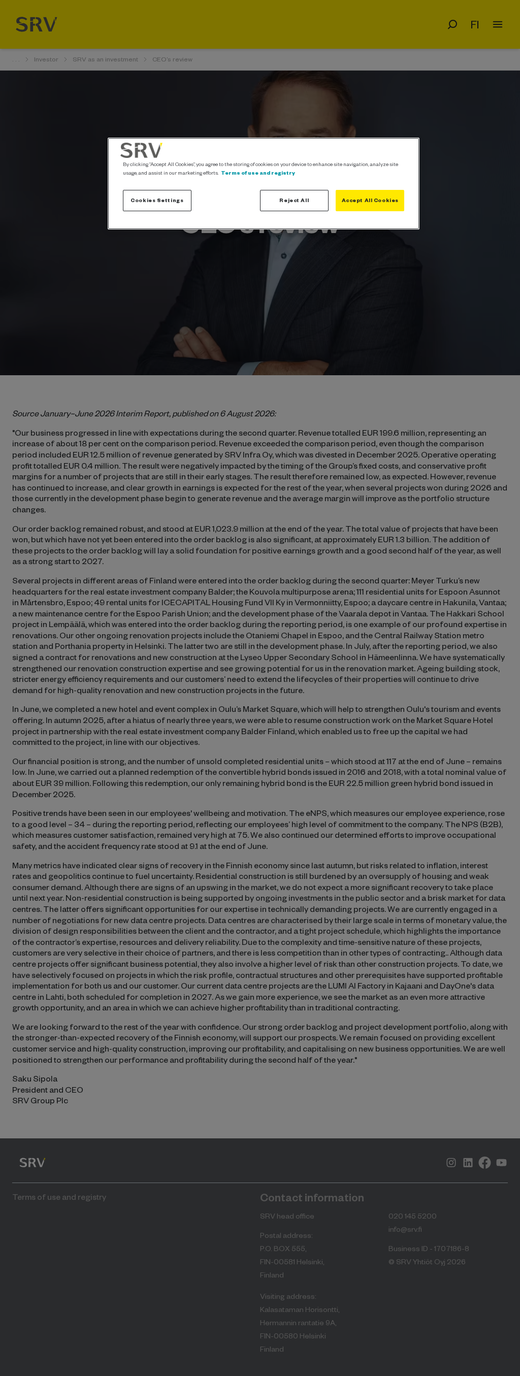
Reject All (294, 200)
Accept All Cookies (370, 200)
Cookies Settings (157, 200)
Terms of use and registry (258, 173)
